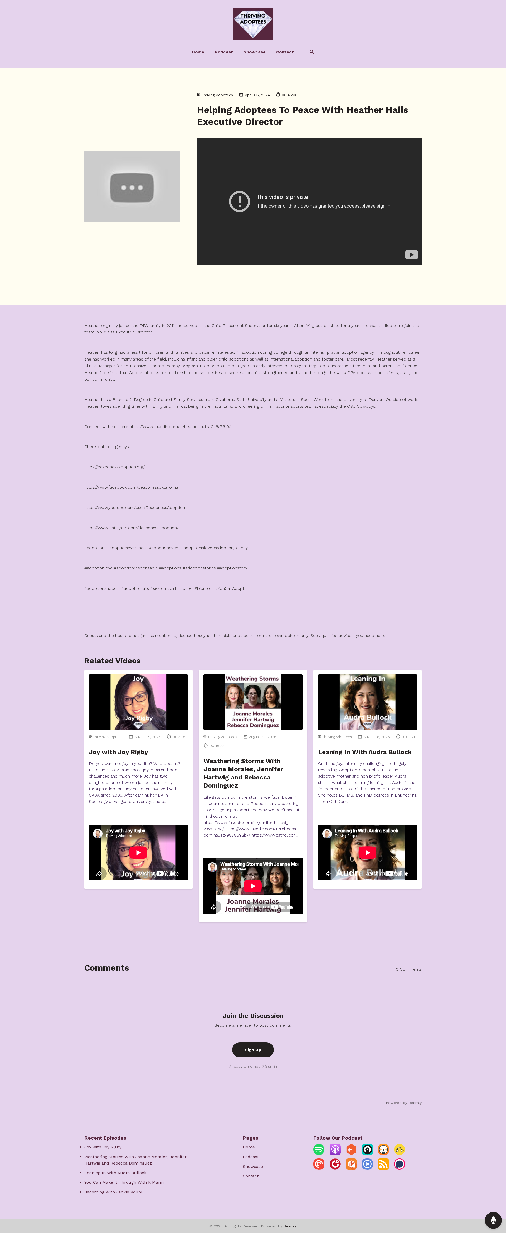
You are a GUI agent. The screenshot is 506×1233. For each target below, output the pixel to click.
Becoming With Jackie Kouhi (113, 1192)
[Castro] (367, 1153)
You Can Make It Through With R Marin (124, 1182)
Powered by (404, 1103)
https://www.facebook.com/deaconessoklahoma (131, 487)
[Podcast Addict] (351, 1168)
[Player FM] (335, 1168)
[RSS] (383, 1168)
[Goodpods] (399, 1153)
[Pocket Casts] (318, 1168)
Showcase (255, 52)
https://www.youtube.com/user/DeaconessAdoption (134, 507)
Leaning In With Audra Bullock (365, 752)
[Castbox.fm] (351, 1153)
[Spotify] (318, 1153)
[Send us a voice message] (493, 1220)
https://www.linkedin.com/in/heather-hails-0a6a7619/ (180, 426)
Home (198, 52)
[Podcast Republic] (367, 1168)
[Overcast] (383, 1153)
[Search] (309, 52)
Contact (285, 52)
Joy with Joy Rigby (118, 752)
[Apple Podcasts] (335, 1153)
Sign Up (253, 1049)
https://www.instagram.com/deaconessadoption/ (131, 527)
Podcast (224, 52)
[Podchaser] (399, 1168)
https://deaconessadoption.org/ (114, 466)
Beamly (290, 1226)
